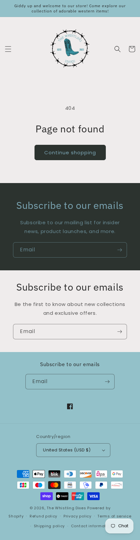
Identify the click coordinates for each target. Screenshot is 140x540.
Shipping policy (49, 526)
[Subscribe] (119, 250)
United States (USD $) (67, 450)
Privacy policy (77, 516)
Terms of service (114, 516)
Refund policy (43, 516)
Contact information (91, 526)
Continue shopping (70, 152)
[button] (8, 49)
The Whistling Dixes (67, 508)
